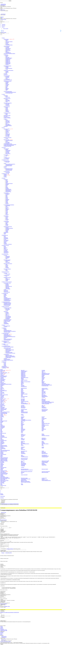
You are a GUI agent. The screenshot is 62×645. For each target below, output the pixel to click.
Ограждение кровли (7, 305)
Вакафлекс (43, 425)
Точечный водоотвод (9, 164)
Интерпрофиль (8, 50)
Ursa (1, 423)
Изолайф (7, 184)
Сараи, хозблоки (8, 350)
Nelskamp (43, 375)
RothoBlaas (7, 199)
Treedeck (5, 174)
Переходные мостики (7, 304)
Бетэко (22, 391)
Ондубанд (7, 229)
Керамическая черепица (45, 374)
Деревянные (6, 237)
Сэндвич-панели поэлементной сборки (10, 144)
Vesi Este (7, 227)
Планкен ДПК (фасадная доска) (9, 145)
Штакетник (6, 311)
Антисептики (6, 334)
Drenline (5, 167)
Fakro (6, 196)
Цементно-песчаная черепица (8, 70)
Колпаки (5, 322)
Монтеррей (2, 382)
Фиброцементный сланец (8, 79)
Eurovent (7, 203)
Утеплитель (6, 179)
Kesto (6, 278)
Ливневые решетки (9, 165)
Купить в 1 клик (3, 531)
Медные (43, 406)
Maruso (7, 83)
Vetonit (5, 365)
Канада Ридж (8, 97)
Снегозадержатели (5, 293)
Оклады (5, 241)
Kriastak (7, 71)
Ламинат (1, 474)
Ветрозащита (6, 215)
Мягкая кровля (6, 39)
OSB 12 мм (22, 452)
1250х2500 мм (8, 288)
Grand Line (7, 47)
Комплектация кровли (5, 271)
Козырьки (1, 475)
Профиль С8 (8, 59)
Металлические (8, 124)
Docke (7, 96)
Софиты (43, 389)
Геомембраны (6, 232)
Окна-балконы (23, 434)
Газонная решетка (7, 171)
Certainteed (2, 375)
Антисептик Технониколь (46, 471)
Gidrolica (5, 166)
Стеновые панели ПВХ (7, 146)
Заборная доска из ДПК (7, 319)
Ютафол (7, 200)
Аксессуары (6, 252)
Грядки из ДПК (2, 479)
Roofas (7, 107)
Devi (1, 449)
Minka (5, 248)
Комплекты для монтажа (8, 244)
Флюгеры (5, 273)
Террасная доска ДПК (5, 173)
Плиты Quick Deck (45, 453)
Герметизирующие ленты (8, 226)
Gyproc (5, 363)
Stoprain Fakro (6, 344)
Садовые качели (8, 357)
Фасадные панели (3, 398)
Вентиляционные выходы (8, 263)
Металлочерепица (7, 46)
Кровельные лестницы (7, 302)
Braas (6, 72)
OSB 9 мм (7, 287)
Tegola (7, 212)
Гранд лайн (7, 57)
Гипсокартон (6, 290)
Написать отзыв (3, 601)
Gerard (7, 69)
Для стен (7, 64)
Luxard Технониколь (9, 68)
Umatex (1, 418)
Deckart (22, 414)
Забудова (22, 383)
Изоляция (3, 178)
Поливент (7, 257)
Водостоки (4, 147)
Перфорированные (9, 125)
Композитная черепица (7, 65)
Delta (6, 195)
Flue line (5, 329)
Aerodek (7, 67)
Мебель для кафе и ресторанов (10, 356)
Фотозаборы (44, 464)
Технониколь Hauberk (9, 140)
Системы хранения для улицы (25, 478)
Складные (5, 250)
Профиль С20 (8, 60)
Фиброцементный (7, 106)
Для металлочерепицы (7, 298)
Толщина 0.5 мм (8, 52)
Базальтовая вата (8, 189)
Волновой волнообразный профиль (9, 53)
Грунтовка (5, 337)
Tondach (7, 85)
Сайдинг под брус (44, 388)
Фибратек (7, 111)
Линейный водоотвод (9, 168)
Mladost (7, 89)
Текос (7, 101)
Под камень (7, 135)
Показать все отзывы (3, 603)
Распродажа (4, 367)
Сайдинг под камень (7, 115)
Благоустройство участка (4, 477)
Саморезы (5, 326)
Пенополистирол (8, 191)
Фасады (3, 127)
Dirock (1, 422)
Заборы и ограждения (5, 306)
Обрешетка (5, 126)
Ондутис (7, 194)
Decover (7, 109)
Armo (6, 78)
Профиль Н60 (8, 63)
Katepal (7, 197)
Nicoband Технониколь (9, 228)
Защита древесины (3, 472)
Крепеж (1, 466)
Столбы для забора (7, 321)
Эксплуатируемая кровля (8, 91)
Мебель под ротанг (9, 355)
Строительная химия (5, 333)
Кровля (1, 369)
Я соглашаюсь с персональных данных (10, 548)
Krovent (7, 265)
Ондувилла (5, 74)
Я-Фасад (7, 131)
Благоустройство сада (7, 348)
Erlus (6, 86)
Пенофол (7, 188)
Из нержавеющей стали (7, 330)
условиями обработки (9, 548)
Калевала (7, 285)
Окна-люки (23, 435)
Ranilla (7, 149)
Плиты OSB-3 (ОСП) (7, 283)
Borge (5, 295)
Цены (3, 30)
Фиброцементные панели (8, 143)
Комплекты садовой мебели (25, 481)
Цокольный (6, 95)
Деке (6, 40)
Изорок (7, 187)
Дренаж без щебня (7, 161)
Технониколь (8, 122)
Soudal (7, 280)
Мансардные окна (5, 235)
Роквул (7, 181)
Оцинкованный (8, 58)
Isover (7, 186)
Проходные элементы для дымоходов (10, 331)
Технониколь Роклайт (9, 183)
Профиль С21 (8, 61)
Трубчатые (5, 297)
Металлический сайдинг (4, 394)
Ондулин (5, 73)
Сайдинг (3, 94)
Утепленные (6, 249)
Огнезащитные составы (7, 335)
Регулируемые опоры (45, 385)
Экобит (7, 231)
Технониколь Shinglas (9, 41)
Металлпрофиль (8, 48)
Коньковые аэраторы (7, 259)
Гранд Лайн (7, 103)
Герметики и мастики (7, 277)
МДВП (5, 289)
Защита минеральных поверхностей (9, 336)
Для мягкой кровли (7, 300)
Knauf (7, 182)
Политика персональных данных (5, 641)
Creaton (43, 379)
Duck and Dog (2, 447)
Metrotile (7, 66)
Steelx (7, 56)
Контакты (1, 632)
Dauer (5, 364)
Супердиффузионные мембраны (9, 204)
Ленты (43, 429)
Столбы (7, 310)
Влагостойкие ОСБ (9, 286)
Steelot (5, 163)
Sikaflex (7, 279)
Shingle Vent (7, 260)
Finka (6, 213)
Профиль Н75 (8, 62)
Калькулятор (8, 309)
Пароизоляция (2, 426)
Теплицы (5, 358)
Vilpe (6, 264)
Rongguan (7, 88)
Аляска (7, 138)
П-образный (8, 318)
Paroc (6, 180)
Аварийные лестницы (7, 303)
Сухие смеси (4, 362)
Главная (1, 493)
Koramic (7, 82)
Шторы (5, 242)
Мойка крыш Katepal (7, 339)
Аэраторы (5, 255)
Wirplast (7, 266)
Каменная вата (8, 190)
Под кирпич (8, 134)
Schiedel (5, 328)
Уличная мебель (6, 354)
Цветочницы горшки (9, 352)
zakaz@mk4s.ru (2, 9)
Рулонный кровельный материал (11, 92)
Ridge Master (8, 262)
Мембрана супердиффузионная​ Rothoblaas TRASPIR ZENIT (9, 612)
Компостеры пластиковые (10, 349)
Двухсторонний (8, 316)
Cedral (7, 108)
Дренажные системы (5, 159)
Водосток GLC (8, 153)
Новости (1, 634)
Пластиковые (6, 238)
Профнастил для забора (7, 307)
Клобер (7, 202)
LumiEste (7, 312)
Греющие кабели (6, 275)
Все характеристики (3, 519)
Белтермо (7, 219)
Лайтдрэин (2, 410)
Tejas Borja (7, 84)
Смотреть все (23, 376)
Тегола (7, 43)
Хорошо (2, 644)
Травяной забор (6, 323)
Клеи (42, 430)
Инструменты (4, 366)
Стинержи (7, 76)
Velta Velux (2, 439)
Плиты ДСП (6, 291)
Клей (5, 338)
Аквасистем (8, 49)
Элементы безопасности (4, 457)
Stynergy (7, 55)
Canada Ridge (8, 133)
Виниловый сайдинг (7, 98)
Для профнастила (44, 455)
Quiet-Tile (7, 42)
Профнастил (6, 54)
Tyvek (7, 198)
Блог (1, 633)
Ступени (5, 176)
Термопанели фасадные (7, 137)
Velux (5, 236)
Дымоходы (2, 468)
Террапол (5, 175)
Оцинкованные (6, 158)
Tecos (6, 123)
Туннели (5, 243)
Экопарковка (8, 172)
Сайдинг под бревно (7, 112)
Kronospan (7, 284)
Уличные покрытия (7, 359)
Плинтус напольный (7, 342)
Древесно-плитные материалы (7, 281)
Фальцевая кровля (7, 75)
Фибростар (7, 110)
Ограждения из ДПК (7, 320)
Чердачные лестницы (5, 245)
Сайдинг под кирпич (7, 117)
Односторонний (8, 317)
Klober (22, 428)
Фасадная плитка (6, 139)
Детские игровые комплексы (46, 480)
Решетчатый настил (9, 170)
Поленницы (8, 351)
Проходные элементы (45, 443)
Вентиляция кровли (3, 440)
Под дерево (6, 116)
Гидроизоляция (6, 221)
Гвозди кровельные (7, 325)
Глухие (5, 239)
